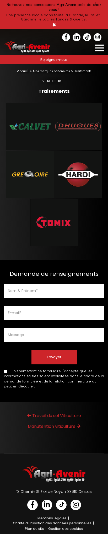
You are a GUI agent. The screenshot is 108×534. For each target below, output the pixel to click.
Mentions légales (52, 518)
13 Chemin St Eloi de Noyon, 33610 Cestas (54, 491)
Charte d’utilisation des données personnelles (52, 523)
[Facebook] (66, 37)
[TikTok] (87, 37)
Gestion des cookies (65, 528)
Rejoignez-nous (54, 59)
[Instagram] (97, 37)
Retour (54, 81)
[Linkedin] (76, 37)
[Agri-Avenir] (54, 14)
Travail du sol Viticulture (56, 416)
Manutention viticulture (51, 426)
